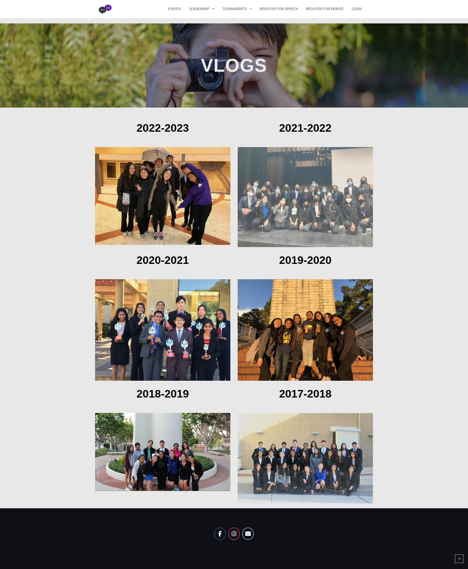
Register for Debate (325, 9)
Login (357, 9)
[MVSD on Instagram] (234, 534)
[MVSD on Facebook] (219, 534)
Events (174, 9)
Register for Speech (279, 9)
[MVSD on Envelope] (248, 534)
